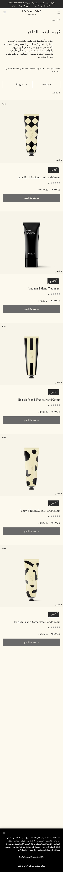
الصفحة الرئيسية (53, 68)
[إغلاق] (3, 833)
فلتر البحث (46, 84)
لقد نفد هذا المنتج (31, 198)
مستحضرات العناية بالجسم (17, 68)
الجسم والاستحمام (37, 68)
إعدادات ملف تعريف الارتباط (31, 856)
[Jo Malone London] (31, 12)
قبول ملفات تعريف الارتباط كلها (31, 866)
